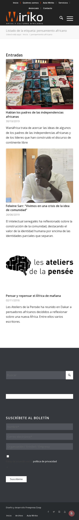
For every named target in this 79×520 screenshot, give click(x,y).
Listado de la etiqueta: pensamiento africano (36, 31)
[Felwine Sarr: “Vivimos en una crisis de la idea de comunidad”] (39, 176)
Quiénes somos (31, 2)
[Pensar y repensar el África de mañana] (39, 265)
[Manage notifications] (71, 513)
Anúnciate (34, 8)
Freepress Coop (33, 507)
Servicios (63, 2)
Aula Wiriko (48, 2)
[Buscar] (59, 18)
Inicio (15, 2)
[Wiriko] (33, 18)
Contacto (47, 8)
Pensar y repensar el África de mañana (33, 296)
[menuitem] (15, 3)
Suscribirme (16, 479)
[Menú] (68, 18)
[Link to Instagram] (59, 511)
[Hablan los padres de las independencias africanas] (39, 84)
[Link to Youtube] (65, 511)
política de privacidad (45, 461)
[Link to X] (54, 511)
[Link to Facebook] (48, 511)
